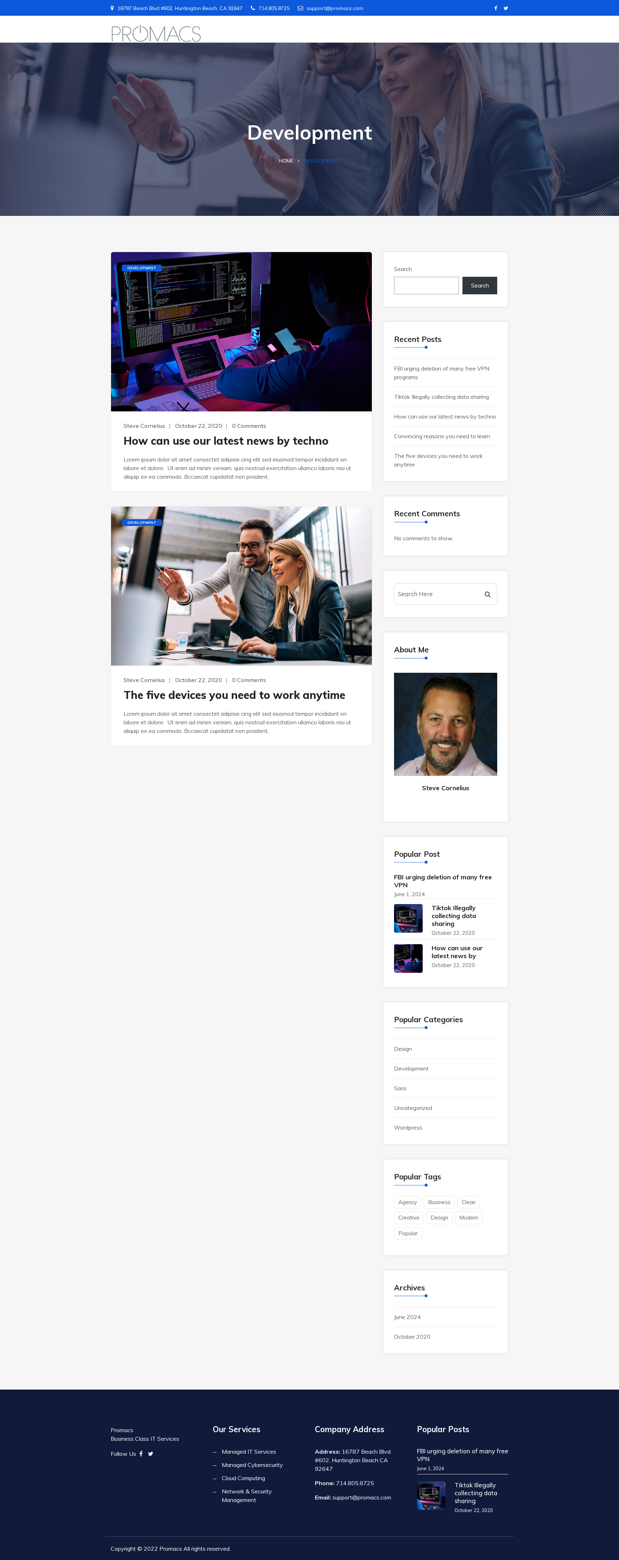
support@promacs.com (335, 8)
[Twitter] (506, 8)
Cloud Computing (243, 1478)
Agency (407, 1202)
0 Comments (249, 425)
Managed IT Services (249, 1451)
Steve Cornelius (144, 425)
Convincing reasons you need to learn (442, 436)
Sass (400, 1088)
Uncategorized (413, 1107)
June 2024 (407, 1316)
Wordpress (408, 1127)
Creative (408, 1217)
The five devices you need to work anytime (234, 695)
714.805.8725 (274, 8)
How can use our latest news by (457, 952)
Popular (408, 1233)
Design (403, 1048)
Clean (469, 1202)
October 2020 (412, 1336)
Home (286, 161)
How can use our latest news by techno (226, 441)
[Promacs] (156, 34)
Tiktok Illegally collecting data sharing (441, 396)
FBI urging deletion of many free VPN (443, 881)
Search (403, 268)
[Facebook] (495, 8)
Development (142, 268)
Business (439, 1202)
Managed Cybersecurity (252, 1464)
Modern (468, 1217)
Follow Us (123, 1453)
